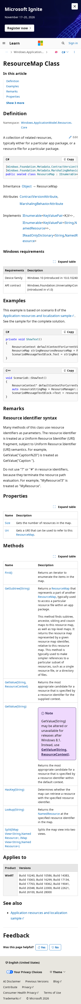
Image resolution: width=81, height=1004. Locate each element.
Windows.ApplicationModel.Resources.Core (29, 52)
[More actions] (74, 52)
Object (27, 186)
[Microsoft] (40, 43)
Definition (12, 81)
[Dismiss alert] (75, 6)
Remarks (12, 91)
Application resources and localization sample (37, 316)
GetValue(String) (15, 706)
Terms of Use (52, 992)
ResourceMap (25, 534)
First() (8, 572)
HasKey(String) (14, 789)
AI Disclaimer (12, 981)
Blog (56, 981)
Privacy (26, 987)
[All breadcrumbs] (6, 52)
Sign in (73, 43)
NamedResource (49, 814)
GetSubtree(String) (17, 588)
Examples (12, 86)
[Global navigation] (4, 43)
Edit (75, 137)
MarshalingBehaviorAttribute (41, 204)
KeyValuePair (53, 215)
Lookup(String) (14, 809)
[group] (40, 171)
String (69, 223)
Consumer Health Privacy (19, 992)
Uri (7, 530)
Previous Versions (37, 981)
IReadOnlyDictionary (38, 235)
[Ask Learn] (56, 52)
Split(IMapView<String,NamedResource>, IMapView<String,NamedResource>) (18, 838)
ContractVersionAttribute (38, 196)
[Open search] (63, 43)
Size (7, 523)
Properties (13, 96)
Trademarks (11, 998)
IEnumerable (32, 215)
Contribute (10, 987)
